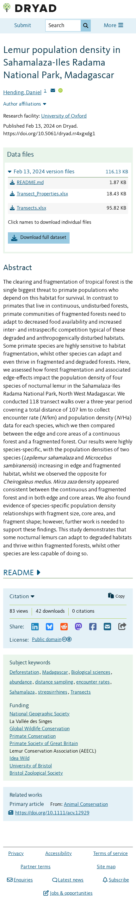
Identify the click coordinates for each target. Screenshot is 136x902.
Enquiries (23, 880)
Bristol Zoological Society (36, 773)
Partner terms (36, 867)
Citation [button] (19, 596)
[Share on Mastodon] (78, 627)
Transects (81, 692)
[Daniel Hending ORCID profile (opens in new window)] (60, 91)
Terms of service (110, 853)
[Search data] (86, 26)
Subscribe (119, 880)
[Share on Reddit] (64, 627)
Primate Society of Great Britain (43, 743)
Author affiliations (22, 104)
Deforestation (24, 672)
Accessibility (58, 853)
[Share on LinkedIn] (35, 627)
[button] (68, 171)
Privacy (16, 853)
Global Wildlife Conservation (39, 728)
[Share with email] (107, 627)
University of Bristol (30, 766)
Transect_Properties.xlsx (42, 194)
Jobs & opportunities (71, 893)
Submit (22, 25)
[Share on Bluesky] (49, 627)
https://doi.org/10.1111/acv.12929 (52, 813)
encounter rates (93, 682)
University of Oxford (64, 116)
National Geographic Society (39, 714)
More (111, 25)
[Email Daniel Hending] (53, 91)
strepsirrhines (52, 692)
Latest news (70, 880)
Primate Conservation (32, 736)
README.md (30, 182)
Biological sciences (90, 672)
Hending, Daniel (22, 92)
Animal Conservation (86, 804)
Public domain (46, 639)
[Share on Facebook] (92, 627)
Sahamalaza (22, 692)
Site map (106, 867)
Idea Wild (19, 758)
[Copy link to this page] (122, 627)
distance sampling (54, 682)
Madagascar (55, 672)
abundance (20, 682)
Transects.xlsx (31, 208)
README (18, 573)
